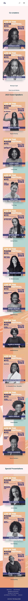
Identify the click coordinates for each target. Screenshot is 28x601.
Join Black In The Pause (10, 595)
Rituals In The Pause (13, 593)
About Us (9, 589)
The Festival (16, 589)
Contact (20, 595)
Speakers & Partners (13, 591)
